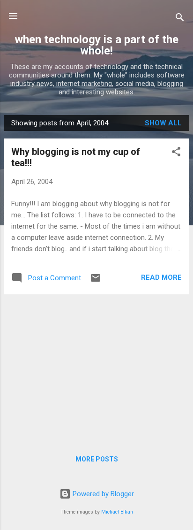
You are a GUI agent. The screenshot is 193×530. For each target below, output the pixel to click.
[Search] (180, 19)
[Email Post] (95, 281)
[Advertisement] (96, 367)
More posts (96, 459)
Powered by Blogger (102, 494)
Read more (161, 277)
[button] (176, 153)
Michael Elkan (117, 512)
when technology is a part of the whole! (96, 45)
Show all (163, 123)
